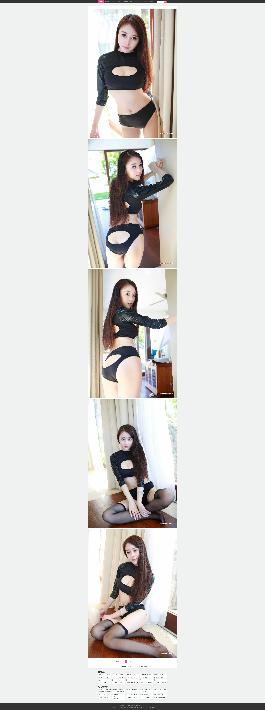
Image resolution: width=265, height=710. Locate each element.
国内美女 (107, 1)
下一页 (134, 661)
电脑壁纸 (138, 1)
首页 (101, 1)
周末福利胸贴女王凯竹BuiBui (127, 666)
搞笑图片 (126, 1)
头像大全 (151, 1)
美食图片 (145, 1)
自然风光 (120, 1)
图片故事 (113, 1)
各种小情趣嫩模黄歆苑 (143, 666)
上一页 (122, 661)
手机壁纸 (132, 1)
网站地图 (143, 705)
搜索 (165, 1)
